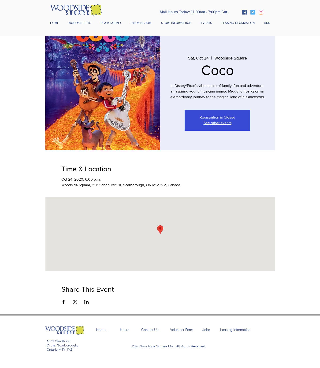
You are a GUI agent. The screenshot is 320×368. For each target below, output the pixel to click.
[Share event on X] (75, 302)
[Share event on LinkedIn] (86, 302)
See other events (217, 123)
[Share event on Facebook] (63, 302)
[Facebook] (244, 12)
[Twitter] (252, 12)
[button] (176, 23)
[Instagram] (261, 12)
